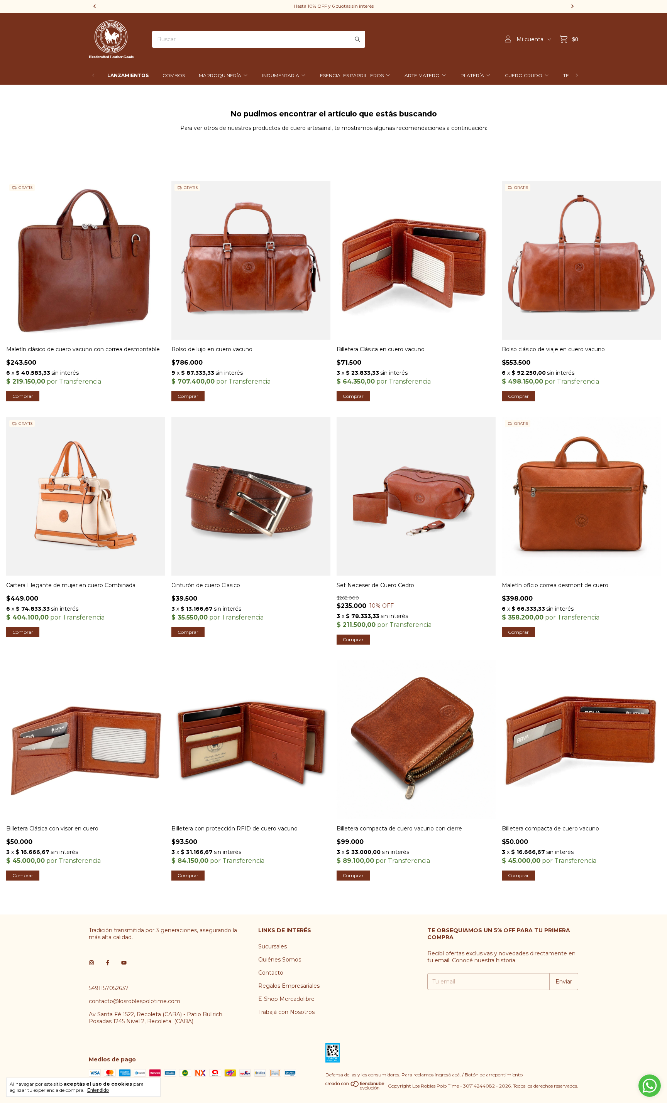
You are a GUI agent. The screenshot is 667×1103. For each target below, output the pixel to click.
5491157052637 (109, 988)
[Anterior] (93, 75)
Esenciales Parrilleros (352, 75)
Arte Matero (422, 75)
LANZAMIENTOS (128, 75)
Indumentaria (280, 75)
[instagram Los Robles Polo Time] (91, 962)
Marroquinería (220, 75)
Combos (174, 75)
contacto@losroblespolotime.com (134, 1001)
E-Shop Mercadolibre (286, 998)
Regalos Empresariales (289, 985)
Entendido (98, 1090)
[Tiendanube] (355, 1088)
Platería (472, 75)
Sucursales (272, 946)
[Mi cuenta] (508, 39)
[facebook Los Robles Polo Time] (107, 962)
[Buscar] (357, 39)
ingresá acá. (448, 1075)
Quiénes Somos (279, 959)
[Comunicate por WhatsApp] (649, 1085)
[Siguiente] (576, 75)
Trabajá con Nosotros (286, 1012)
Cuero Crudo (523, 75)
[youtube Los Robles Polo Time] (124, 962)
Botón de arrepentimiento (494, 1075)
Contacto (270, 972)
